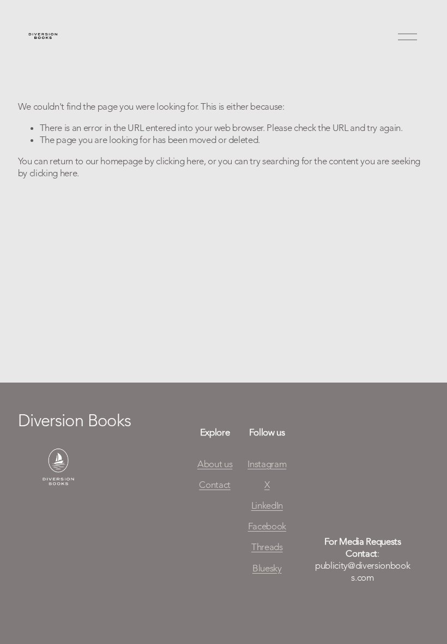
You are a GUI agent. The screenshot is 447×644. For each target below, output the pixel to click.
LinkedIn (267, 505)
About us (214, 463)
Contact (215, 484)
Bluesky (267, 568)
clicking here (180, 161)
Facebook (267, 526)
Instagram (266, 463)
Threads (267, 546)
